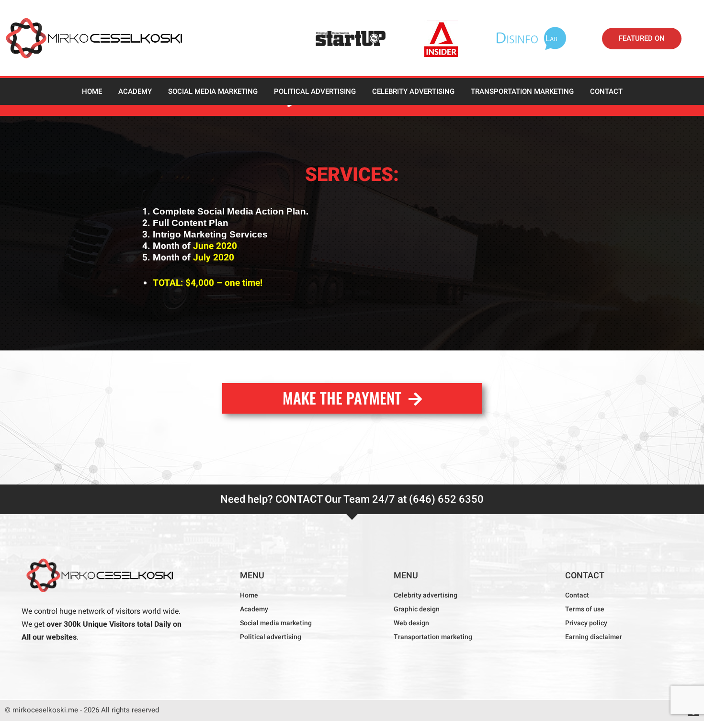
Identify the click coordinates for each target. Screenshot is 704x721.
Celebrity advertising (413, 91)
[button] (641, 38)
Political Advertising (315, 91)
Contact (606, 91)
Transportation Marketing (522, 91)
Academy (135, 91)
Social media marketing (213, 91)
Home (92, 91)
